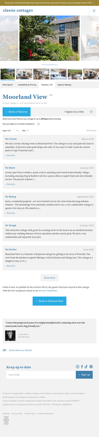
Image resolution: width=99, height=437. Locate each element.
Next (24, 131)
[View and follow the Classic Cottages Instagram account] (77, 367)
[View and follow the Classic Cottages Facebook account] (82, 367)
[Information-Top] (39, 124)
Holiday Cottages (32, 393)
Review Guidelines (48, 290)
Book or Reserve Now (51, 301)
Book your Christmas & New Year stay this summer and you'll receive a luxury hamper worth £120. (48, 3)
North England (8, 397)
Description (8, 85)
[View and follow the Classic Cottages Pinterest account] (91, 367)
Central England (77, 393)
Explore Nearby (64, 85)
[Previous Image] (4, 36)
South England (58, 393)
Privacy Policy (17, 414)
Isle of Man (40, 397)
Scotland (30, 397)
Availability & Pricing (27, 85)
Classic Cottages (12, 393)
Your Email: (14, 374)
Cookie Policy (30, 414)
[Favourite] (91, 111)
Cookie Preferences (45, 414)
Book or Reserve (18, 111)
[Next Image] (94, 36)
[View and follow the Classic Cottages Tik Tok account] (86, 367)
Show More (49, 277)
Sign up (85, 374)
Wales (67, 393)
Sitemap (6, 414)
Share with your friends (20, 350)
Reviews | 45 (46, 85)
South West (46, 393)
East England (20, 397)
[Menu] (94, 11)
